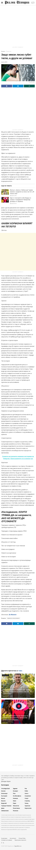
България (4, 796)
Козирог (15, 791)
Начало (3, 51)
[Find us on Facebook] (1, 843)
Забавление (5, 810)
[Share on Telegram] (18, 86)
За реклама (4, 838)
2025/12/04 (13, 195)
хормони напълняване (13, 618)
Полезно (15, 810)
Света (26, 793)
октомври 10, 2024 (8, 722)
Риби (26, 791)
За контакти (13, 838)
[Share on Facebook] (6, 86)
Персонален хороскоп (20, 840)
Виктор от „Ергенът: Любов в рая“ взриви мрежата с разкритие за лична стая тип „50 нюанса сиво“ (22, 191)
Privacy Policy (22, 838)
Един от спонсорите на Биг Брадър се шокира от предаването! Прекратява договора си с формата (20, 199)
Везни (3, 798)
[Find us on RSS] (3, 843)
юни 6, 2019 (4, 62)
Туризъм (27, 806)
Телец (26, 803)
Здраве (15, 788)
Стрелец (27, 801)
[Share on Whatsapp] (29, 86)
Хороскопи (28, 808)
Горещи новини (6, 806)
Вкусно (3, 801)
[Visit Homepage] (17, 2)
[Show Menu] (2, 2)
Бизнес (3, 791)
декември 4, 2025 (8, 696)
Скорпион (28, 796)
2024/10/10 (13, 203)
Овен (14, 801)
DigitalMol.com (17, 846)
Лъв (14, 793)
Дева (2, 808)
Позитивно (16, 808)
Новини (15, 798)
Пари (14, 803)
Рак (26, 788)
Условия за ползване (6, 840)
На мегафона (17, 796)
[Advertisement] (18, 25)
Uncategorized (5, 788)
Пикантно (8, 51)
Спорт (26, 798)
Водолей (4, 803)
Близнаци (4, 793)
